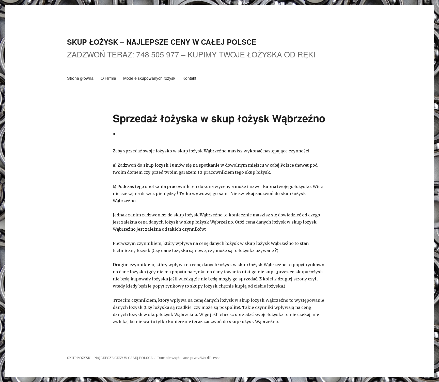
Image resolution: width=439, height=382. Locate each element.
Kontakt (189, 78)
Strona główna (80, 78)
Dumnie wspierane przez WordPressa (189, 358)
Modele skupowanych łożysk (149, 78)
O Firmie (108, 78)
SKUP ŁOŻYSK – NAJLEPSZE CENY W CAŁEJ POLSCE (161, 42)
